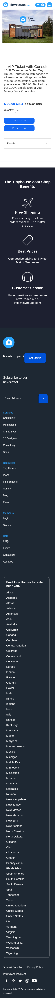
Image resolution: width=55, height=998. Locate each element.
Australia (11, 624)
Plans (6, 475)
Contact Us (9, 555)
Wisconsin (12, 947)
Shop (6, 452)
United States (14, 910)
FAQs (6, 541)
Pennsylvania (14, 863)
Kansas (10, 719)
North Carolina (15, 831)
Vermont (11, 926)
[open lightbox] (27, 26)
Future (6, 548)
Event (6, 502)
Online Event (10, 431)
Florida (10, 672)
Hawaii (10, 688)
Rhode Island (14, 868)
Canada (11, 634)
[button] (40, 5)
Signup (7, 525)
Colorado (11, 650)
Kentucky (12, 725)
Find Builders (10, 482)
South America (15, 873)
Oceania (11, 841)
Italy (8, 714)
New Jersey (13, 804)
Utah (9, 921)
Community (9, 418)
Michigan (11, 757)
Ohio (9, 847)
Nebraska (12, 788)
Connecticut (13, 656)
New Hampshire (16, 799)
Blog (5, 495)
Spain (9, 889)
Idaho (9, 693)
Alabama (11, 597)
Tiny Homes (9, 468)
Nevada (11, 794)
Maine (10, 735)
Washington (13, 937)
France (10, 677)
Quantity (9, 110)
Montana (11, 783)
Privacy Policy (35, 967)
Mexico (10, 751)
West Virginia (14, 942)
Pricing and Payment (14, 974)
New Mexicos (14, 815)
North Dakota (14, 836)
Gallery (7, 488)
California (12, 629)
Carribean (12, 640)
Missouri (11, 778)
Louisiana (12, 730)
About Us (8, 561)
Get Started (35, 358)
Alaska (10, 603)
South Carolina (15, 879)
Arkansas (12, 613)
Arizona (11, 608)
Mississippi (13, 772)
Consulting (9, 445)
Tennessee (13, 894)
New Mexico (13, 810)
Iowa (9, 709)
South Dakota (14, 884)
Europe (10, 666)
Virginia (10, 932)
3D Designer (10, 438)
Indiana (10, 703)
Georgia (11, 682)
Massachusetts (15, 746)
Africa (9, 592)
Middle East (13, 762)
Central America (16, 645)
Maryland (12, 741)
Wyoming (12, 953)
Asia (9, 619)
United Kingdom (16, 905)
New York (12, 820)
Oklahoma (12, 852)
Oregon (10, 857)
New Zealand (14, 825)
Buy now (19, 128)
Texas (9, 900)
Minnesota (12, 767)
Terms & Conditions (13, 967)
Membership (9, 425)
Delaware (12, 661)
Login (6, 518)
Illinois (10, 698)
